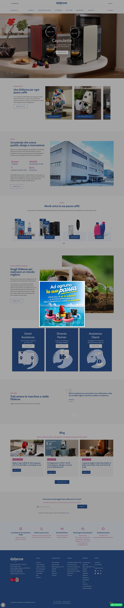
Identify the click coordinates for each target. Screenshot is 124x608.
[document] (62, 304)
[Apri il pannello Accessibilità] (3, 605)
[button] (116, 604)
